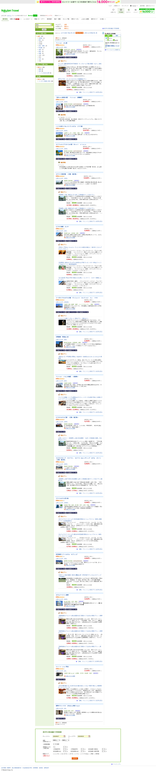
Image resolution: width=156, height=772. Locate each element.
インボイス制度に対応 (44, 81)
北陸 (40, 49)
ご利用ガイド (116, 5)
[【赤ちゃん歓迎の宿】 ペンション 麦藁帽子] (85, 104)
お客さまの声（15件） (62, 558)
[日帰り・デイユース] (71, 312)
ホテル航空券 (113, 40)
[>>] (103, 33)
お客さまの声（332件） (62, 130)
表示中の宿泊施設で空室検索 (111, 28)
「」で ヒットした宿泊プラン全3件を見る (90, 292)
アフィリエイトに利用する (113, 49)
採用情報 (35, 767)
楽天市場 (142, 5)
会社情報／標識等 (6, 767)
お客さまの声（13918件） (63, 302)
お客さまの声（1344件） (62, 502)
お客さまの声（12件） (62, 231)
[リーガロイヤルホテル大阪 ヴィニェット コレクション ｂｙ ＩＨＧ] (96, 304)
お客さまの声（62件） (62, 381)
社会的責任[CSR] (27, 767)
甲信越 (40, 47)
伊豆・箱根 (42, 45)
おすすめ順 (64, 33)
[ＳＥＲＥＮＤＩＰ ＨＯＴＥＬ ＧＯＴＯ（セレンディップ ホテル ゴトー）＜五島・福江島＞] (76, 466)
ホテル (110, 38)
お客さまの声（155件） (62, 464)
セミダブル (65, 753)
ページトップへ (117, 764)
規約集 (41, 767)
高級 (40, 69)
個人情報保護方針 (16, 767)
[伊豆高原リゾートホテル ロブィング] (85, 561)
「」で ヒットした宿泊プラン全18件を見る (89, 661)
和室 (92, 753)
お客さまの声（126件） (62, 178)
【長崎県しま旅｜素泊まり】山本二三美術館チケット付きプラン (76, 194)
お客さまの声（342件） (62, 599)
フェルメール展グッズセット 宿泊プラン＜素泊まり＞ (73, 318)
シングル (57, 753)
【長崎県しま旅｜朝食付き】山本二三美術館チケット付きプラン (76, 208)
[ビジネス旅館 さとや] (81, 233)
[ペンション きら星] (78, 49)
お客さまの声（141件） (62, 101)
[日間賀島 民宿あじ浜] (84, 342)
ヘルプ (110, 5)
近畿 (40, 53)
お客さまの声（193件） (62, 148)
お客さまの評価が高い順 (90, 33)
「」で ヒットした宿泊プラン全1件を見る (90, 331)
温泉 (40, 71)
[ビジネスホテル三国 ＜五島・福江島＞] (76, 424)
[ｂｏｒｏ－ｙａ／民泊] (95, 673)
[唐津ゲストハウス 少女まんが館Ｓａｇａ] (77, 711)
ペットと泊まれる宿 (44, 73)
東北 (40, 40)
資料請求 (46, 767)
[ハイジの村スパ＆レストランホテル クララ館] (86, 133)
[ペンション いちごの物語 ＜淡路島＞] (74, 383)
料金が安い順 (71, 33)
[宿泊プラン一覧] (60, 57)
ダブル (71, 753)
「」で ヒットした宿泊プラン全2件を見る (90, 92)
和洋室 (97, 753)
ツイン (77, 753)
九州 (40, 59)
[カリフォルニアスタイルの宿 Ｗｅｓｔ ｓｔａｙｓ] (85, 151)
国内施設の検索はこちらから (112, 46)
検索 (75, 758)
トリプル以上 (85, 753)
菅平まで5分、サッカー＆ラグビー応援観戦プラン (72, 79)
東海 (40, 51)
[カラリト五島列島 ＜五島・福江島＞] (76, 181)
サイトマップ (125, 5)
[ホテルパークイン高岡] (80, 601)
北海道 (40, 38)
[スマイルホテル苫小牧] (92, 505)
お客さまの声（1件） (61, 671)
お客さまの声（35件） (62, 47)
